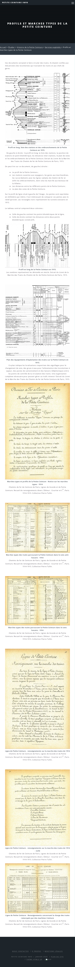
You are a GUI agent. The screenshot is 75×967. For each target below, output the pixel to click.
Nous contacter (20, 951)
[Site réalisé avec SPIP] (48, 959)
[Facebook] (35, 946)
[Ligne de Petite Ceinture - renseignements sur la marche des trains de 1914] (37, 699)
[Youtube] (44, 946)
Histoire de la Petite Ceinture (30, 47)
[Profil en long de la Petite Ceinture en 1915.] (37, 245)
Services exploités (53, 47)
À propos (36, 951)
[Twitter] (40, 946)
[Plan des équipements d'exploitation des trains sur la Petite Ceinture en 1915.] (37, 321)
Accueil (3, 47)
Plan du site (57, 957)
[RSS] (30, 946)
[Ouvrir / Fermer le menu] (73, 3)
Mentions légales (54, 951)
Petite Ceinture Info (15, 2)
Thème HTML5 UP (34, 959)
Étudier (11, 47)
